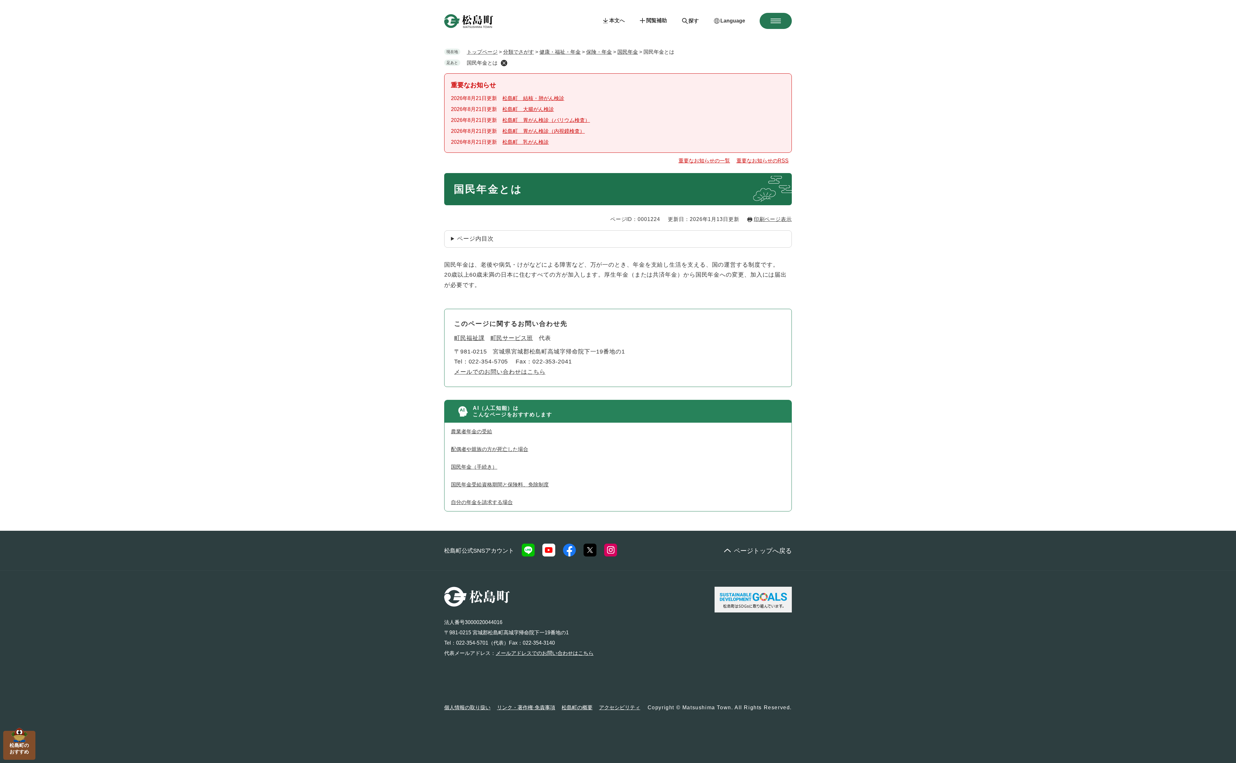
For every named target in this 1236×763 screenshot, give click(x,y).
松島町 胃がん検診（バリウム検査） (546, 120)
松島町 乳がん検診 (525, 142)
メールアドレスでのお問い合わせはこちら (545, 653)
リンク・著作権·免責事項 (526, 707)
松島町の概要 (577, 707)
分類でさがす (518, 52)
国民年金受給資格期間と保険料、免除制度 (500, 484)
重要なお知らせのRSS (762, 160)
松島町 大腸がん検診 (528, 109)
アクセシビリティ (619, 707)
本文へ (617, 20)
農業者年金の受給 (471, 431)
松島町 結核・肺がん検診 (533, 98)
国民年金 (627, 52)
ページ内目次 (475, 238)
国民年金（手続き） (474, 467)
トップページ (482, 52)
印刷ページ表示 (773, 219)
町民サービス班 (512, 338)
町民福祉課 (469, 338)
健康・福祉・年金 (560, 52)
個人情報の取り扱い (467, 707)
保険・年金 (599, 52)
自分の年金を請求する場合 (482, 502)
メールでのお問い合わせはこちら (500, 372)
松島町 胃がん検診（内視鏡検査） (543, 131)
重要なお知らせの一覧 (704, 160)
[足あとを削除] (504, 63)
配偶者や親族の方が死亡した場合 (489, 449)
